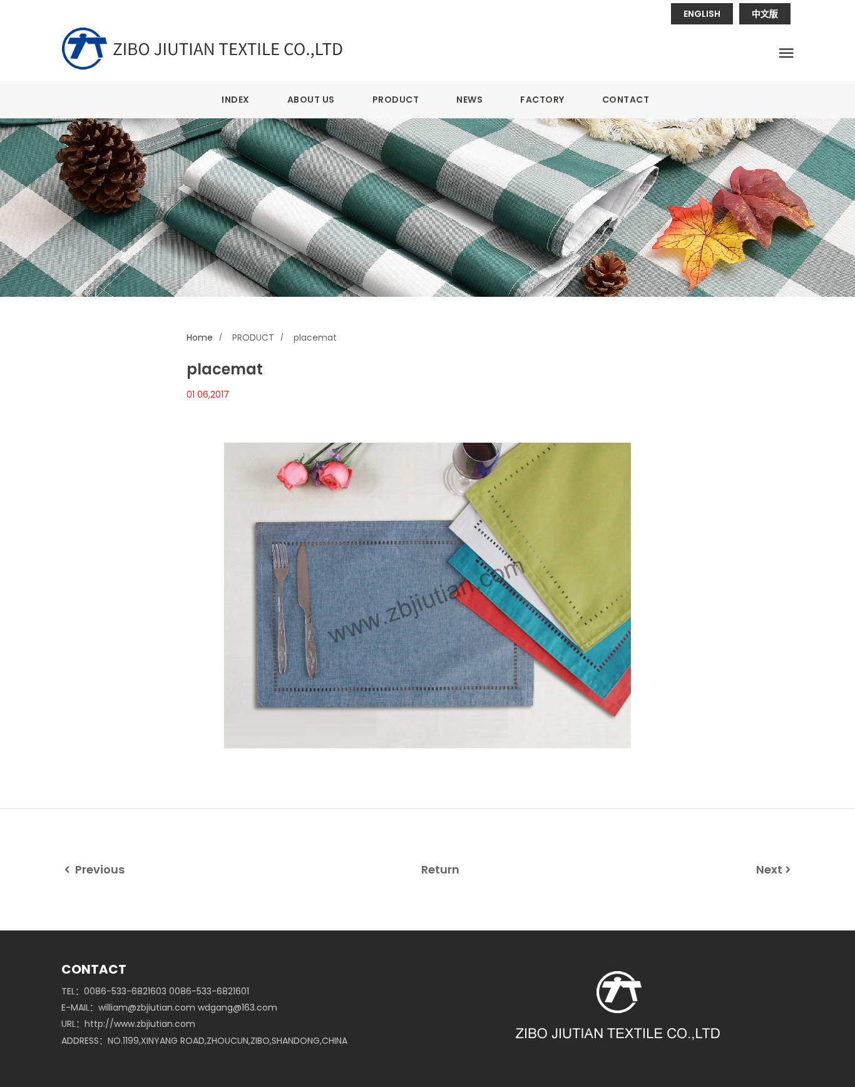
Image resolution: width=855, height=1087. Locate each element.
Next (769, 869)
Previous (99, 869)
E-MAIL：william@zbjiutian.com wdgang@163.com (169, 1007)
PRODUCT (395, 99)
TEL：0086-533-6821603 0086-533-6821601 (155, 991)
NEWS (469, 99)
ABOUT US (311, 99)
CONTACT (626, 99)
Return (440, 869)
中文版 (765, 14)
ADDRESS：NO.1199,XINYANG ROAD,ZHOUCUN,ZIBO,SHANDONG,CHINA (204, 1040)
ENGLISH (701, 14)
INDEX (236, 99)
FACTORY (542, 99)
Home (200, 337)
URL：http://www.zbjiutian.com (128, 1023)
